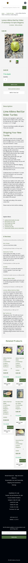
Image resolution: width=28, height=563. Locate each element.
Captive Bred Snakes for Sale (12, 220)
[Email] (7, 96)
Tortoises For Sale (14, 509)
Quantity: (5, 77)
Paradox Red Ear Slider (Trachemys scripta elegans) (19, 405)
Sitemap (14, 485)
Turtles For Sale (14, 507)
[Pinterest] (18, 96)
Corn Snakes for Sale (10, 223)
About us (14, 478)
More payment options (14, 89)
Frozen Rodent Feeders (14, 497)
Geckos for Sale (8, 225)
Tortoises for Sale (9, 226)
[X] (12, 96)
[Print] (9, 96)
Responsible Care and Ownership (14, 480)
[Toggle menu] (2, 3)
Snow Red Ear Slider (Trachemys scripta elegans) (19, 443)
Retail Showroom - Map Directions (14, 475)
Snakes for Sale (14, 504)
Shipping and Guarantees (14, 482)
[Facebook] (4, 96)
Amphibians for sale (14, 493)
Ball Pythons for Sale (10, 221)
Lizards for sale (14, 502)
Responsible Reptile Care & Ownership (14, 228)
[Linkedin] (15, 96)
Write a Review (18, 25)
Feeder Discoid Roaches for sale (14, 495)
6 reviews (11, 25)
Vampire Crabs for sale (14, 500)
